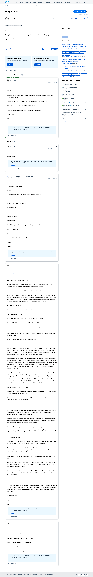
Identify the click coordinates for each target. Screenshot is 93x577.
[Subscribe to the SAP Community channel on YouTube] (84, 574)
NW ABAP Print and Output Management (14, 25)
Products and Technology (25, 2)
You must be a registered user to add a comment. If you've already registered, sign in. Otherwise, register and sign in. (31, 128)
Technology (27, 5)
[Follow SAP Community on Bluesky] (81, 574)
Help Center (59, 2)
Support (41, 574)
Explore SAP (79, 2)
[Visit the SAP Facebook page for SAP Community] (79, 574)
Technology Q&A (34, 5)
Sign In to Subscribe (80, 11)
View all (64, 122)
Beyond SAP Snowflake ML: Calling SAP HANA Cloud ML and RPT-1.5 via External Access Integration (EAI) (74, 53)
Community (14, 2)
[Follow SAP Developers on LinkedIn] (87, 574)
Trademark (34, 574)
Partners (48, 2)
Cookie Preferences (48, 574)
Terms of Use (13, 574)
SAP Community (8, 5)
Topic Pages (67, 2)
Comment (55, 49)
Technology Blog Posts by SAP (71, 48)
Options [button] (86, 11)
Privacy (6, 574)
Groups (35, 2)
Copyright (19, 574)
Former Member (14, 18)
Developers (41, 2)
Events (53, 2)
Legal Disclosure (27, 574)
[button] (82, 18)
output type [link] (41, 5)
